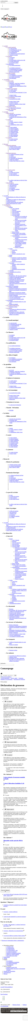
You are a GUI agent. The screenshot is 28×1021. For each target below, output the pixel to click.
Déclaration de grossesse (19, 679)
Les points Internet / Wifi (12, 950)
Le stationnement (10, 948)
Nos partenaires (9, 964)
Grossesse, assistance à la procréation (12, 679)
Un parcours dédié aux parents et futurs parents (14, 935)
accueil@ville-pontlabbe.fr (7, 987)
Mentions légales (16, 1004)
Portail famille (6, 957)
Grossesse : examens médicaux (10, 911)
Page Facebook (4, 994)
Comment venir (9, 946)
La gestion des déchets (11, 951)
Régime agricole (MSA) (11, 742)
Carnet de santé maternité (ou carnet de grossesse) (14, 916)
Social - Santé (14, 678)
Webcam (5, 973)
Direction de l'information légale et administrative (13, 940)
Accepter (13, 1011)
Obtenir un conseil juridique (12, 954)
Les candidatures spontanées (12, 962)
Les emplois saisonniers (11, 963)
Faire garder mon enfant (11, 955)
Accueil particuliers (5, 678)
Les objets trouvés (10, 949)
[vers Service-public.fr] (6, 676)
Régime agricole (10, 809)
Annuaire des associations (9, 971)
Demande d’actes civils (11, 967)
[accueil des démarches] (1, 674)
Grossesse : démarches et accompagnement (13, 930)
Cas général (9, 701)
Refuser (17, 1011)
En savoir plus (23, 1011)
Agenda (5, 958)
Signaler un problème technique (13, 953)
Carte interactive (7, 972)
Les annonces (9, 961)
